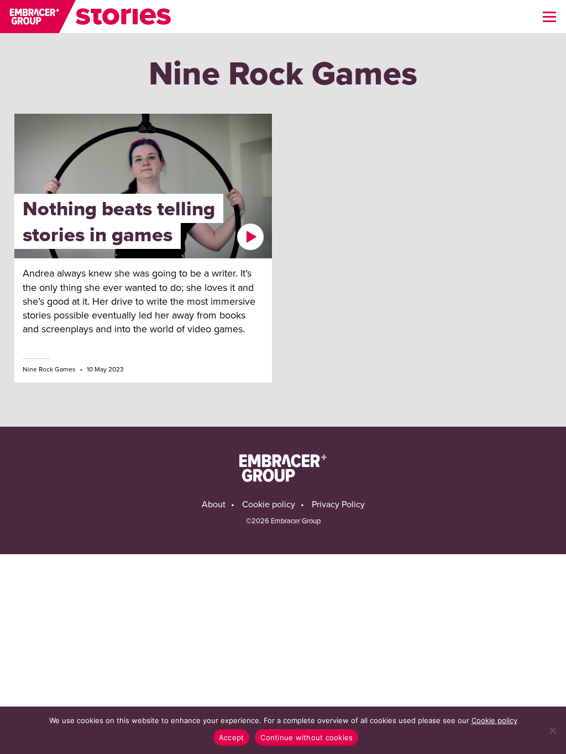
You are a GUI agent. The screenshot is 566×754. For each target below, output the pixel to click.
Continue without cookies (306, 737)
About (214, 504)
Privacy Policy (338, 504)
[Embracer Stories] (85, 16)
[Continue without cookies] (552, 730)
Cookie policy (268, 504)
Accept (231, 737)
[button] (549, 16)
